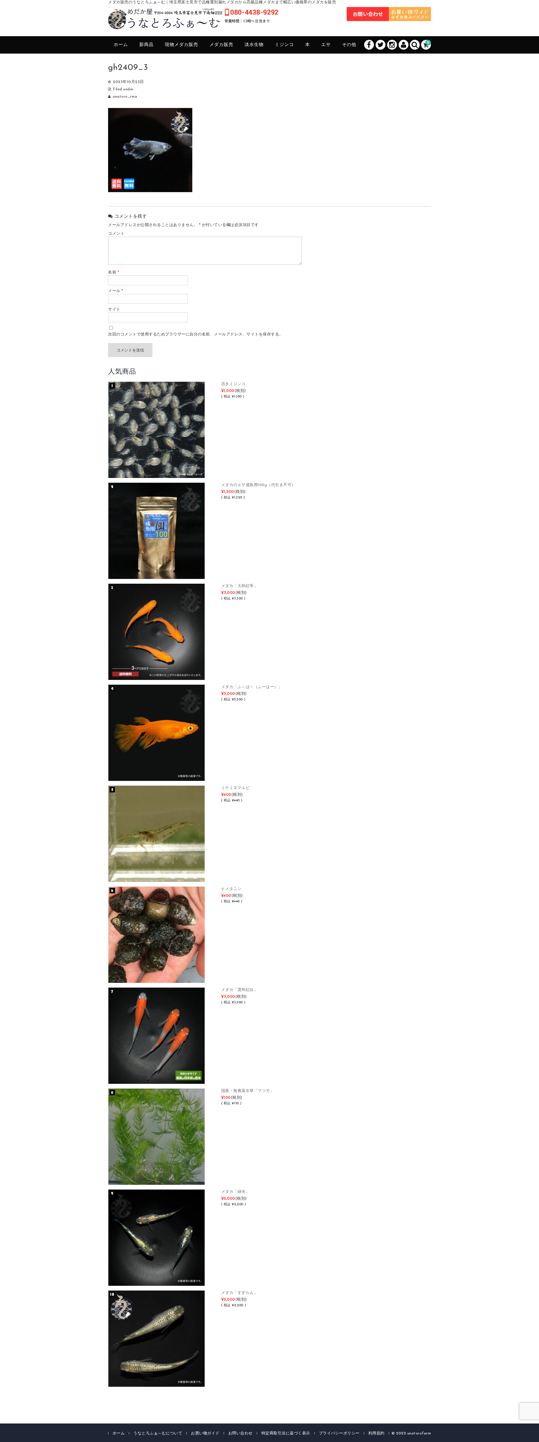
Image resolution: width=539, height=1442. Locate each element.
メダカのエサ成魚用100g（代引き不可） (258, 485)
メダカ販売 (221, 45)
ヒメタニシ (231, 889)
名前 (113, 272)
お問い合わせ (240, 1433)
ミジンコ (284, 45)
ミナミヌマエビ (235, 788)
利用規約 (376, 1433)
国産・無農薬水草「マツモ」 (247, 1091)
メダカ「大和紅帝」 (239, 586)
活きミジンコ (233, 384)
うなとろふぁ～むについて (157, 1433)
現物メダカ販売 (181, 45)
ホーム (121, 45)
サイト (114, 309)
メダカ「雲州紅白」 (239, 990)
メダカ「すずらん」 (239, 1293)
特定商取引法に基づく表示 (285, 1433)
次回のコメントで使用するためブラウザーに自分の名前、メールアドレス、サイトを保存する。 (195, 334)
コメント (116, 234)
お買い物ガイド (205, 1433)
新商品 (146, 45)
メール (115, 291)
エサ (326, 45)
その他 (349, 45)
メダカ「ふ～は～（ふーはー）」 (251, 687)
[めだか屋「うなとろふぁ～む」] (193, 23)
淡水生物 (254, 45)
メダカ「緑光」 (235, 1192)
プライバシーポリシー (339, 1433)
